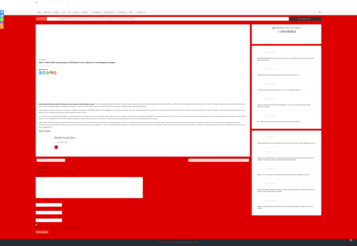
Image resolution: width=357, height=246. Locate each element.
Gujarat (76, 12)
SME (69, 12)
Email (38, 209)
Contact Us (141, 12)
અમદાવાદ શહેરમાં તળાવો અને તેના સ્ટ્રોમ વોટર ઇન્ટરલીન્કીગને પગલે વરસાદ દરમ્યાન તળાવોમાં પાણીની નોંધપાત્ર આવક (286, 143)
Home (39, 12)
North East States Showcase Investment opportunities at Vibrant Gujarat (283, 174)
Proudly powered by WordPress (167, 242)
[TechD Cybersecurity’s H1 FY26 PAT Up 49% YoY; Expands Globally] (260, 86)
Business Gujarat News (44, 66)
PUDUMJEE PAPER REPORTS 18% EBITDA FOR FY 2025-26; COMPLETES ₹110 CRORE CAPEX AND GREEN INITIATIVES (96, 18)
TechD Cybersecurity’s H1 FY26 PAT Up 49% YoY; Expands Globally (279, 90)
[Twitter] (44, 72)
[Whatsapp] (47, 72)
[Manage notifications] (351, 240)
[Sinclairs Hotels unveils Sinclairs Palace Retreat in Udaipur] (260, 117)
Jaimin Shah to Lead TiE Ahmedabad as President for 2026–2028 (278, 75)
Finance (56, 12)
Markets (85, 12)
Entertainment (109, 12)
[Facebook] (40, 72)
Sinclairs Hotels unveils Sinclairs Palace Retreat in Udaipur (278, 121)
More (131, 12)
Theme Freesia (194, 242)
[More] (55, 72)
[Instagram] (51, 72)
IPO (64, 12)
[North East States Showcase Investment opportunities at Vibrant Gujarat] (260, 170)
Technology (121, 12)
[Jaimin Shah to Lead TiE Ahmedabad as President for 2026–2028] (260, 71)
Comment (39, 176)
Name (38, 202)
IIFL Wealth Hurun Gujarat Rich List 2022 (51, 160)
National (47, 12)
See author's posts (62, 142)
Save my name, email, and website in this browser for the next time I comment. (59, 227)
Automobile (96, 12)
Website (38, 217)
